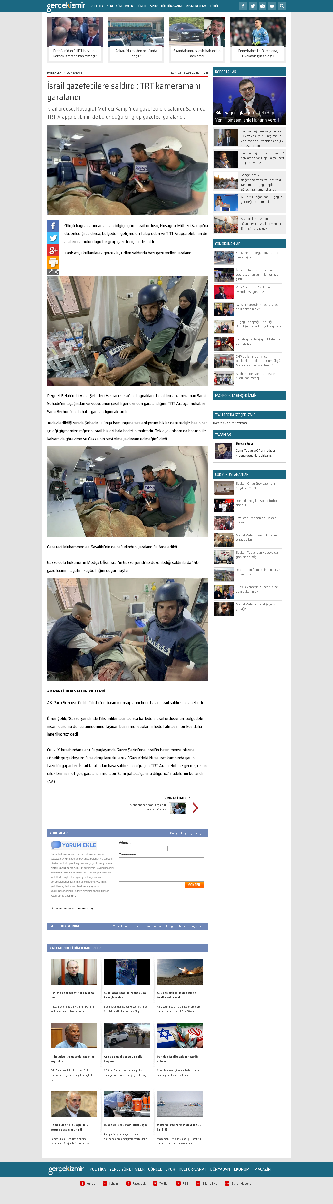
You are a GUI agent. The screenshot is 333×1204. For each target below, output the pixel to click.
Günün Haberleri (242, 1183)
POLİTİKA (97, 6)
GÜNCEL (142, 6)
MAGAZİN (262, 1169)
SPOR (154, 6)
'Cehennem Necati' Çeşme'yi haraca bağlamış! (148, 807)
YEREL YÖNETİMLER (120, 6)
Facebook (139, 1183)
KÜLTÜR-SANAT (172, 6)
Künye (91, 1183)
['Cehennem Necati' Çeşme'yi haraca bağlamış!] (177, 815)
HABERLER (54, 72)
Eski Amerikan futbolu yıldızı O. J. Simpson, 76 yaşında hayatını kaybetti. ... (72, 1075)
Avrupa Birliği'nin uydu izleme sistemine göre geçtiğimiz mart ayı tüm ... (126, 1139)
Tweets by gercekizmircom (230, 423)
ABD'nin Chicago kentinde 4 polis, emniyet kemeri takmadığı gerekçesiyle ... (126, 1075)
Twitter (164, 1183)
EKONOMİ (242, 1169)
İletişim (114, 1183)
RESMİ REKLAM (196, 6)
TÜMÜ (214, 6)
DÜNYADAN (74, 72)
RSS (185, 1183)
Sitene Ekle (209, 1183)
